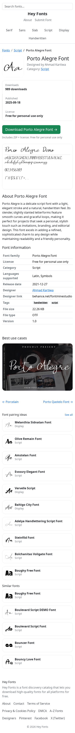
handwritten (41, 302)
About (27, 20)
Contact (18, 704)
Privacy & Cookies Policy (18, 711)
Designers (9, 718)
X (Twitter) (58, 718)
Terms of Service (38, 704)
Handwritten (37, 38)
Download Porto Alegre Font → (31, 129)
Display (64, 30)
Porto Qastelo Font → (58, 402)
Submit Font (43, 20)
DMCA (42, 711)
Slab (35, 30)
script (55, 302)
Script (48, 30)
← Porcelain (10, 402)
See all (69, 414)
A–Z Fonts (56, 711)
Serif (9, 30)
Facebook (41, 718)
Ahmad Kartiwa (43, 290)
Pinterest (25, 718)
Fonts (6, 50)
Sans (22, 30)
